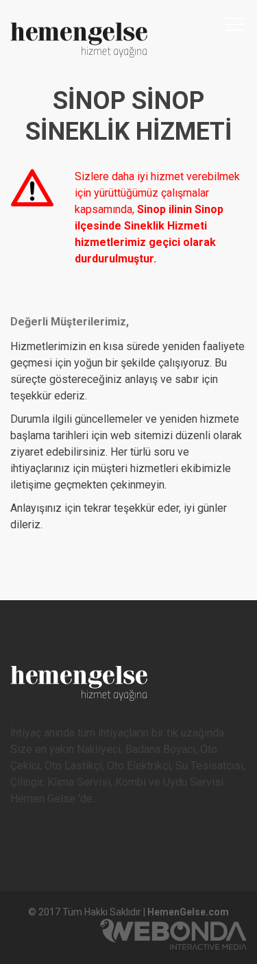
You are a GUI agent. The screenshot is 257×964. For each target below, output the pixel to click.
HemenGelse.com (188, 911)
